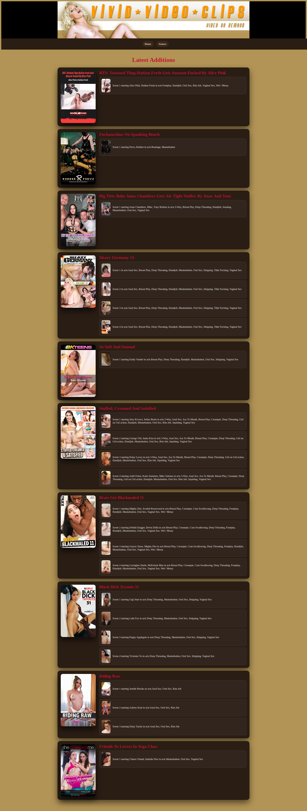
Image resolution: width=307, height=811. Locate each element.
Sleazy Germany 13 (116, 257)
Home (148, 44)
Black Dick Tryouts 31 (119, 587)
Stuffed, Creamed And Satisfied (127, 408)
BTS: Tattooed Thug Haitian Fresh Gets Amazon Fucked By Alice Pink (162, 73)
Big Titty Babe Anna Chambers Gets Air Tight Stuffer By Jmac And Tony (165, 196)
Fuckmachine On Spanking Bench (129, 134)
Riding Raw (109, 676)
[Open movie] (78, 97)
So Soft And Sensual (117, 346)
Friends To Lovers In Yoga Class (128, 746)
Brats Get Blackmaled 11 (121, 497)
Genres (162, 44)
